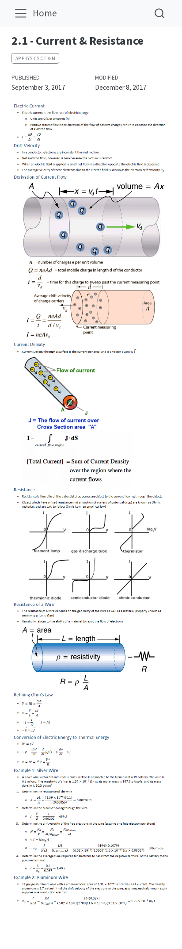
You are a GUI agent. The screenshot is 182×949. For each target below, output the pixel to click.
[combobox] (160, 13)
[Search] (159, 13)
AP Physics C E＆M (35, 58)
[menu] (20, 13)
